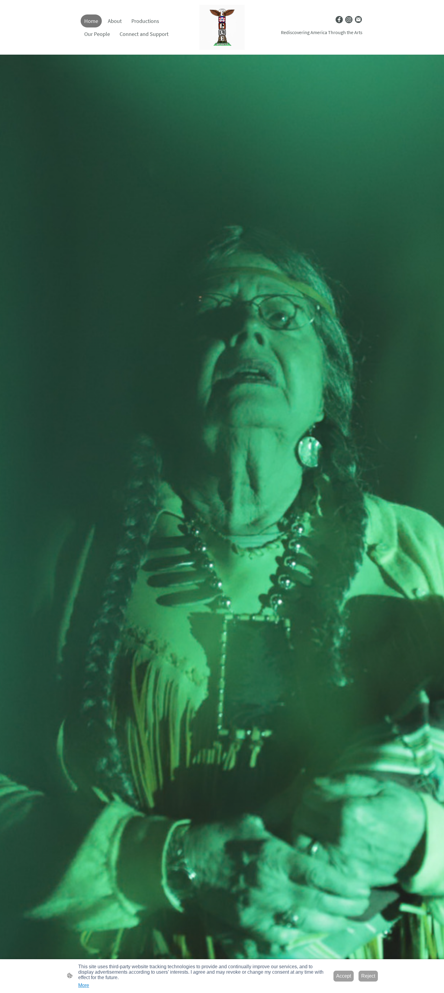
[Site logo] (221, 27)
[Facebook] (339, 19)
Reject (368, 976)
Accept (343, 976)
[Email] (358, 19)
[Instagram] (348, 19)
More (83, 985)
